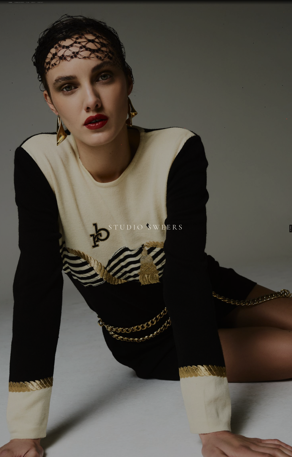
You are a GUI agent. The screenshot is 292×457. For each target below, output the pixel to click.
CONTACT (40, 2)
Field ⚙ (290, 228)
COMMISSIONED (19, 2)
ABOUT (33, 2)
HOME (10, 2)
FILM (27, 2)
